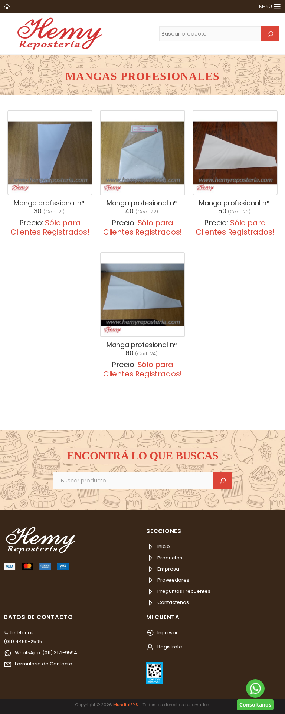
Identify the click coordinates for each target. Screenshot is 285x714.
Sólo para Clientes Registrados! (49, 227)
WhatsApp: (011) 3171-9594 (45, 652)
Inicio (163, 546)
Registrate (169, 646)
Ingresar (167, 632)
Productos (169, 557)
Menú (265, 6)
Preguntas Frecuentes (183, 591)
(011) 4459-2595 (23, 641)
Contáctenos (172, 602)
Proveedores (172, 580)
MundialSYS (125, 705)
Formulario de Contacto (43, 663)
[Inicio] (8, 6)
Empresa (167, 568)
